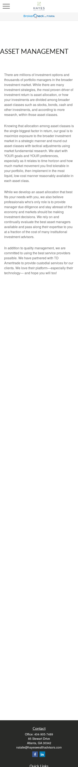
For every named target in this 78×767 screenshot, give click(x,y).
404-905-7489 (43, 734)
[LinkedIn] (42, 754)
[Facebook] (35, 754)
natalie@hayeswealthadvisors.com (39, 747)
